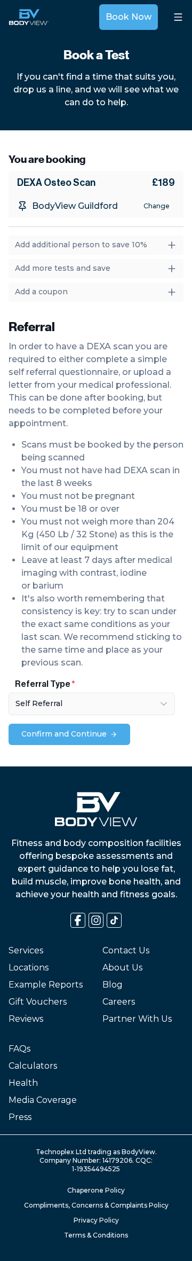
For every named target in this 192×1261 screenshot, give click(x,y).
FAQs (19, 1049)
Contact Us (125, 950)
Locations (29, 967)
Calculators (33, 1066)
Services (26, 950)
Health (23, 1083)
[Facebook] (77, 920)
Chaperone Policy (96, 1190)
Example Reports (46, 985)
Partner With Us (137, 1019)
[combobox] (92, 704)
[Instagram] (96, 920)
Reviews (26, 1019)
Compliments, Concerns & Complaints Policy (96, 1205)
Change (156, 206)
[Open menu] (178, 17)
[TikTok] (114, 920)
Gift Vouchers (38, 1002)
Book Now (128, 17)
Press (20, 1117)
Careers (118, 1002)
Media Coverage (43, 1100)
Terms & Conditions (96, 1235)
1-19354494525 (96, 1169)
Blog (112, 985)
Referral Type (42, 684)
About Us (122, 967)
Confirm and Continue (64, 734)
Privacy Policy (96, 1220)
